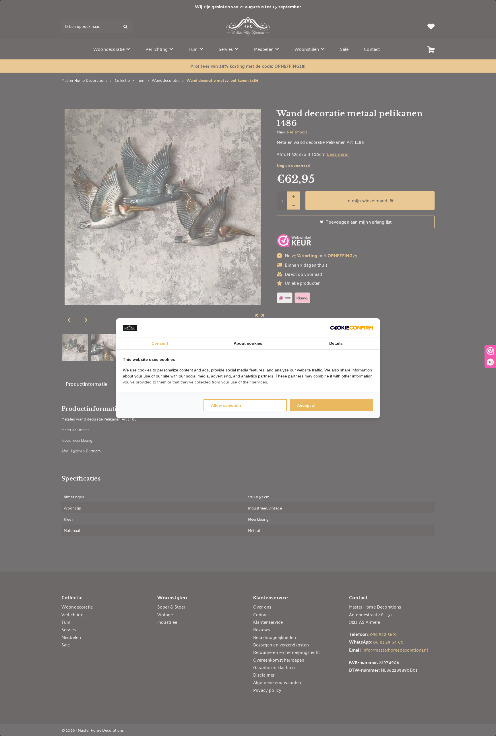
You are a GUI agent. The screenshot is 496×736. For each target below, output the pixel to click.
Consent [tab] (160, 343)
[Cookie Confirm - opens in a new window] (351, 328)
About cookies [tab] (248, 343)
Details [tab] (336, 343)
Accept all (307, 405)
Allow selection (226, 405)
